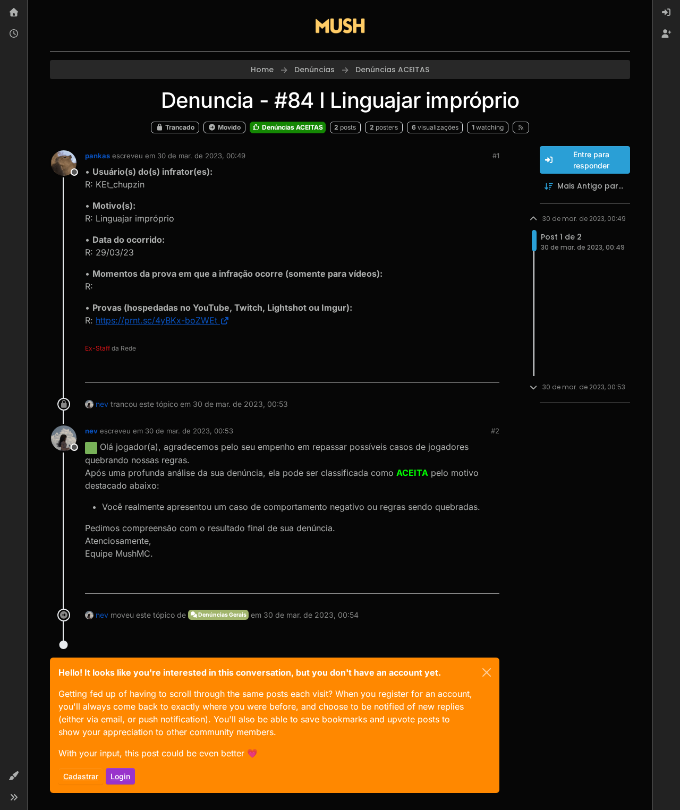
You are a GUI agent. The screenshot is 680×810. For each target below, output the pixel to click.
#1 (495, 155)
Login (120, 776)
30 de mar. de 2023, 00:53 (189, 431)
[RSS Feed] (521, 127)
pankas (97, 155)
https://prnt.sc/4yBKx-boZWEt (156, 320)
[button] (13, 776)
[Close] (486, 672)
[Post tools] (489, 370)
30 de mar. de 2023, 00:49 (201, 155)
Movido (228, 127)
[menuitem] (666, 12)
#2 (495, 431)
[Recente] (13, 33)
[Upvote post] (452, 370)
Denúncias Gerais (221, 614)
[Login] (666, 12)
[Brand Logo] (340, 25)
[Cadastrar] (666, 33)
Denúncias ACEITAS (291, 127)
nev (102, 403)
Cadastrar (80, 776)
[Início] (13, 12)
